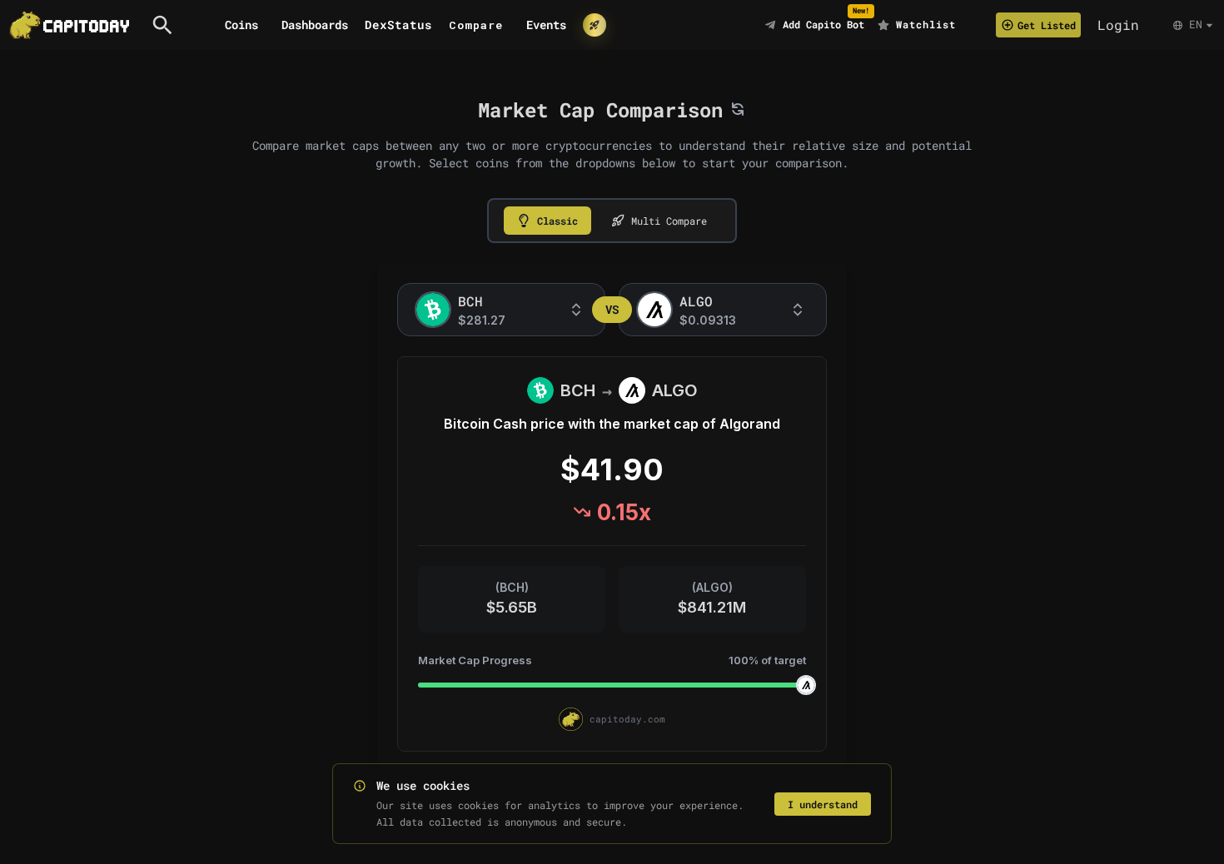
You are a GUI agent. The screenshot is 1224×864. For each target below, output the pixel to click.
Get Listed (1047, 25)
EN (1195, 24)
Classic (557, 220)
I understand (823, 804)
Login (1118, 24)
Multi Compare (669, 220)
